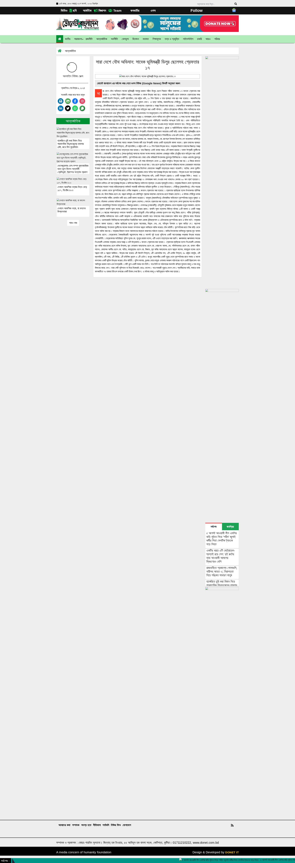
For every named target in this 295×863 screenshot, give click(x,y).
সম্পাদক (75, 825)
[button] (67, 39)
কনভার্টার (134, 10)
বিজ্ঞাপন (102, 10)
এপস (153, 10)
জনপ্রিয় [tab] (230, 526)
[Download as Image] (68, 101)
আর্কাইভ (87, 10)
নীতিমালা (97, 825)
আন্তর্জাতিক (70, 50)
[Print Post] (60, 101)
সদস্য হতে (86, 825)
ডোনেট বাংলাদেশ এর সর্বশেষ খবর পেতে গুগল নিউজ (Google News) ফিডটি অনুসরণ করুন (138, 83)
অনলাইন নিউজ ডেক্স (73, 76)
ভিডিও (63, 10)
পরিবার (217, 39)
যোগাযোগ (127, 825)
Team (117, 10)
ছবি (74, 10)
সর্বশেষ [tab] (213, 526)
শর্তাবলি (105, 825)
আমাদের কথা (64, 825)
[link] (208, 39)
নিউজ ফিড (116, 825)
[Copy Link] (82, 108)
